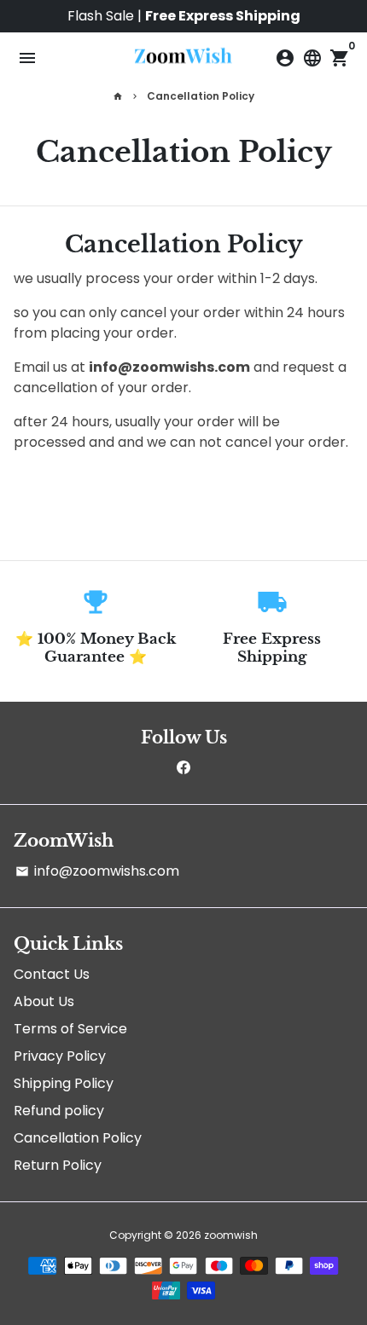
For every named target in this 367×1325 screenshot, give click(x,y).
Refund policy (59, 1110)
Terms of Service (70, 1029)
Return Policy (58, 1165)
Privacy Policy (60, 1056)
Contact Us (52, 974)
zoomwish (231, 1235)
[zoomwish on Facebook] (183, 768)
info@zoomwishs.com (97, 871)
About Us (44, 1001)
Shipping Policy (64, 1083)
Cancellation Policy (200, 96)
